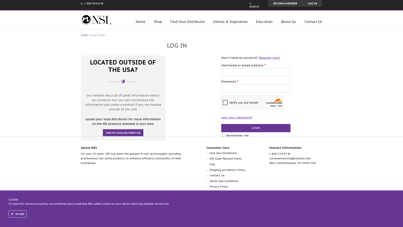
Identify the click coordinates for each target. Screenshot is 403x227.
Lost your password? (237, 117)
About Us (288, 22)
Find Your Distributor (187, 22)
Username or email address (243, 65)
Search (254, 6)
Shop (158, 22)
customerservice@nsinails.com (290, 158)
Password (229, 81)
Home (140, 22)
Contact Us (313, 22)
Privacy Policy (219, 186)
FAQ (212, 164)
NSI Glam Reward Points (226, 158)
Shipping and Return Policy (227, 170)
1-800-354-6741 (93, 3)
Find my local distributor (123, 132)
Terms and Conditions (224, 181)
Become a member (285, 3)
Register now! (269, 58)
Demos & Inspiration (230, 22)
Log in (312, 3)
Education (264, 22)
